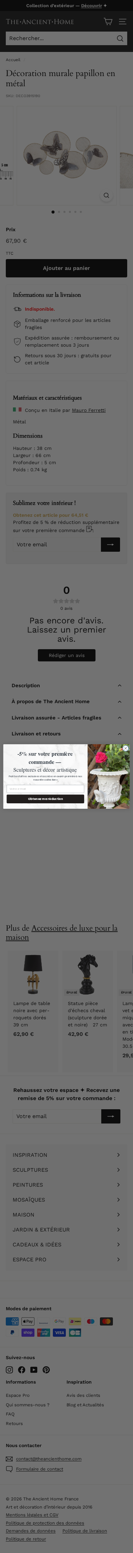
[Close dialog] (126, 748)
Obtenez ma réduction (45, 799)
